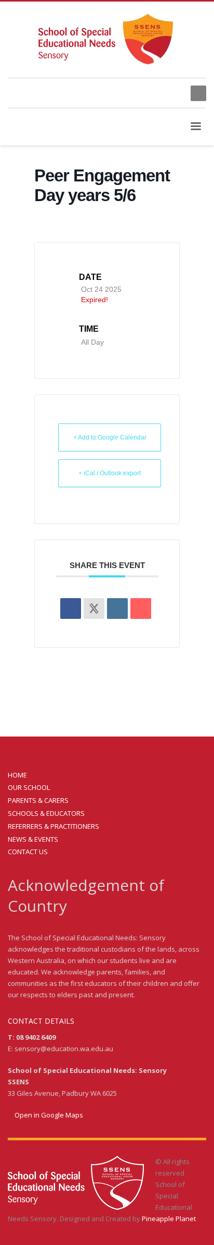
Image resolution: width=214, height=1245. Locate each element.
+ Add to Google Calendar (109, 437)
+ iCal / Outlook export (109, 473)
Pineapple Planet (169, 1218)
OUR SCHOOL (29, 787)
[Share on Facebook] (70, 608)
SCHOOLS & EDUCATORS (46, 813)
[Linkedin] (117, 608)
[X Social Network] (94, 608)
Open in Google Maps (48, 1115)
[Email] (140, 608)
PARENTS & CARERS (38, 800)
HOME (17, 775)
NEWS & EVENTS (33, 839)
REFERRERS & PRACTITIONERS (53, 826)
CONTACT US (28, 851)
